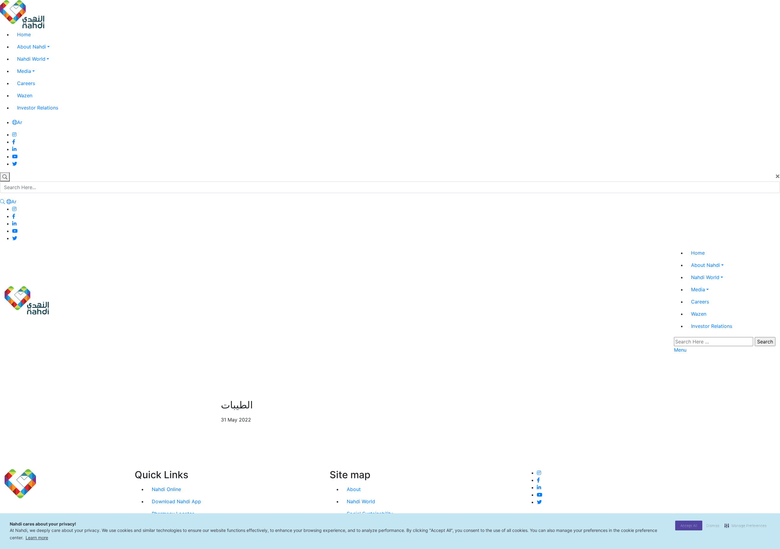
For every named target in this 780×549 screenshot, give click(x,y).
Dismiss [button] (712, 525)
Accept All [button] (688, 525)
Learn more (37, 537)
